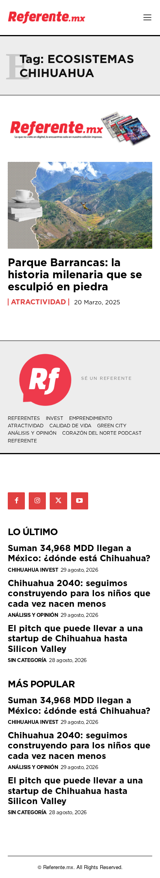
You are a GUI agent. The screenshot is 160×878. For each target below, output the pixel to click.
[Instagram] (37, 500)
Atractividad (38, 302)
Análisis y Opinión (33, 615)
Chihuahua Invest (33, 570)
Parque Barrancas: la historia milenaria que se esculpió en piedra (75, 274)
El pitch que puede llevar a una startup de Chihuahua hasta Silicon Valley (75, 638)
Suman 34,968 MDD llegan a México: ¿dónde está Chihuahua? (79, 553)
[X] (58, 500)
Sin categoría (27, 660)
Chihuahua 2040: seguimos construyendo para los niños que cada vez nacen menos (79, 593)
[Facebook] (16, 500)
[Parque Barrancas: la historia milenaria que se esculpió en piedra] (80, 205)
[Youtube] (79, 500)
